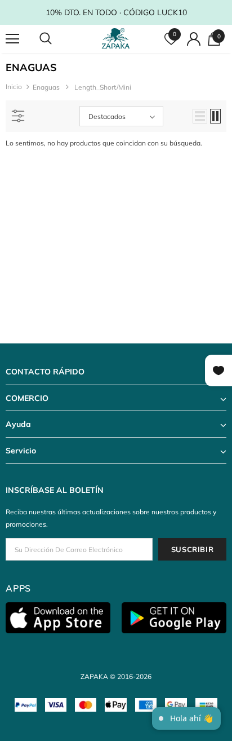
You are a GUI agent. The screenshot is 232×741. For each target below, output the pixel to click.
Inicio (14, 86)
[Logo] (117, 38)
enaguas (46, 87)
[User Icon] (193, 39)
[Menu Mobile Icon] (12, 39)
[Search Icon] (56, 39)
